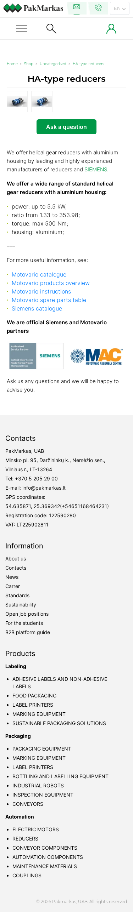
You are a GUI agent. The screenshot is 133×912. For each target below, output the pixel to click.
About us (15, 558)
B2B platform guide (27, 632)
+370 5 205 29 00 (36, 478)
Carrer (12, 586)
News (11, 577)
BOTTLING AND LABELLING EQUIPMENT (60, 776)
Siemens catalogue (37, 308)
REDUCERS (25, 839)
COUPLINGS (26, 875)
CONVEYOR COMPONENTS (44, 848)
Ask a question (66, 126)
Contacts (15, 568)
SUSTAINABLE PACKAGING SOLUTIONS (59, 723)
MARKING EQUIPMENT (39, 714)
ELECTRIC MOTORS (35, 829)
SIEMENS (95, 169)
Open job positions (27, 614)
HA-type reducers (88, 64)
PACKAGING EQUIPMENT (41, 749)
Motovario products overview (51, 282)
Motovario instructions (41, 291)
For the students (24, 623)
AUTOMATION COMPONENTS (47, 857)
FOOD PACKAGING (34, 695)
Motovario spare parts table (49, 299)
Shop (28, 64)
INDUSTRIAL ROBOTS (38, 785)
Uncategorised (53, 64)
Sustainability (20, 605)
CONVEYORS (27, 804)
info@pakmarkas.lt (44, 488)
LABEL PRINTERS (32, 705)
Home (12, 64)
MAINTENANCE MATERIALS (44, 866)
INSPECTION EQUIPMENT (42, 795)
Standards (17, 595)
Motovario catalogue (39, 274)
